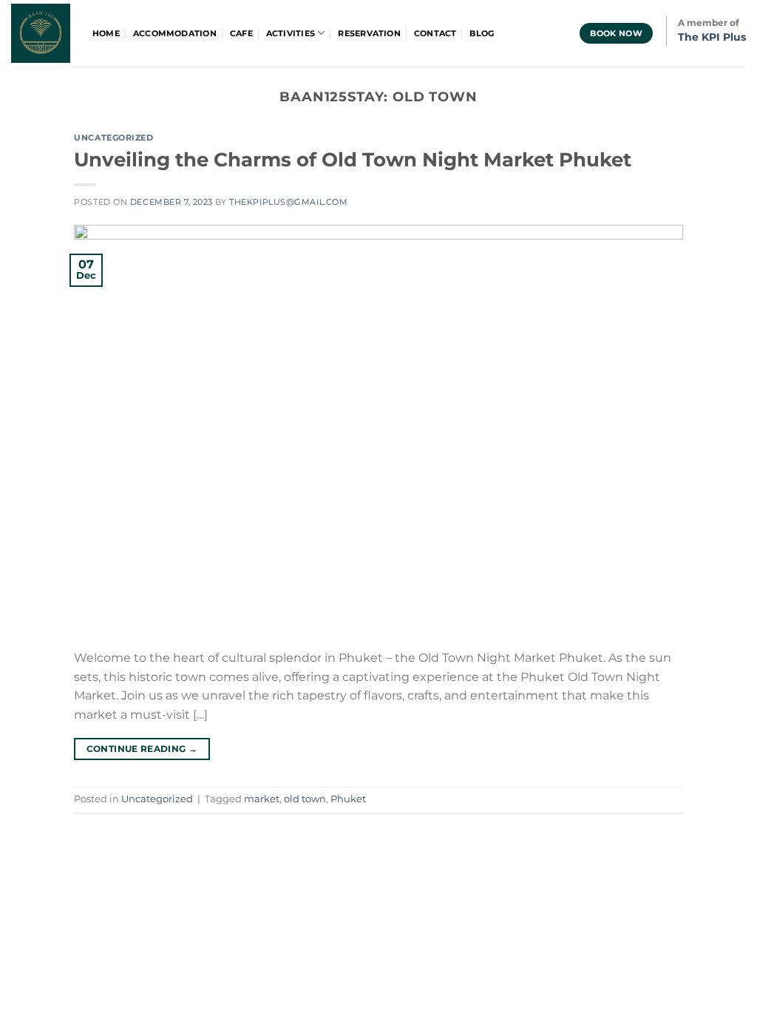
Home (106, 33)
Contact (435, 33)
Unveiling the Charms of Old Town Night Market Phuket (352, 159)
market (261, 798)
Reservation (369, 33)
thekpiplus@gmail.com (288, 202)
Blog (481, 33)
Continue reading (142, 748)
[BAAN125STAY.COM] (40, 33)
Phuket (348, 798)
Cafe (241, 33)
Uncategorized (113, 137)
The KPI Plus (712, 37)
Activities (290, 33)
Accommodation (175, 33)
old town (305, 798)
